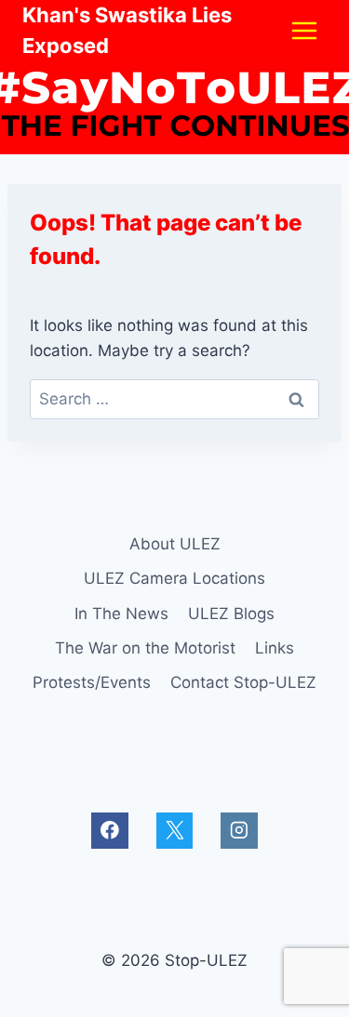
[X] (174, 830)
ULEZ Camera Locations (174, 578)
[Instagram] (239, 830)
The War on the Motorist (145, 648)
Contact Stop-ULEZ (243, 682)
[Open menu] (304, 30)
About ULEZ (175, 544)
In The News (121, 613)
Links (274, 648)
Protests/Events (92, 682)
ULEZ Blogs (231, 613)
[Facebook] (109, 830)
